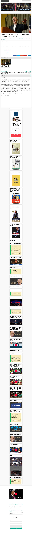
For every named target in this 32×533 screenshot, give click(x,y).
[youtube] (29, 532)
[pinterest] (30, 532)
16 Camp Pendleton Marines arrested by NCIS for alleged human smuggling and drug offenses (16, 511)
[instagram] (24, 532)
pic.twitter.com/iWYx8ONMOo (15, 481)
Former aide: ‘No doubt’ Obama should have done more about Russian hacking (21, 38)
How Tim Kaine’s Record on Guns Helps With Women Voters (16, 463)
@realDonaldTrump (14, 417)
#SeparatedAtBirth (14, 270)
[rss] (26, 532)
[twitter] (20, 532)
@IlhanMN (15, 246)
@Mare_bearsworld (14, 356)
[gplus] (23, 532)
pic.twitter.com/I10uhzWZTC (16, 293)
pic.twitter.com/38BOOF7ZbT (15, 311)
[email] (27, 532)
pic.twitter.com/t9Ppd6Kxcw (15, 271)
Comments (3, 39)
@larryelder (12, 358)
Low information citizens (15, 467)
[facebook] (21, 532)
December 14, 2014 (17, 360)
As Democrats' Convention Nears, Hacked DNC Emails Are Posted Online (15, 458)
